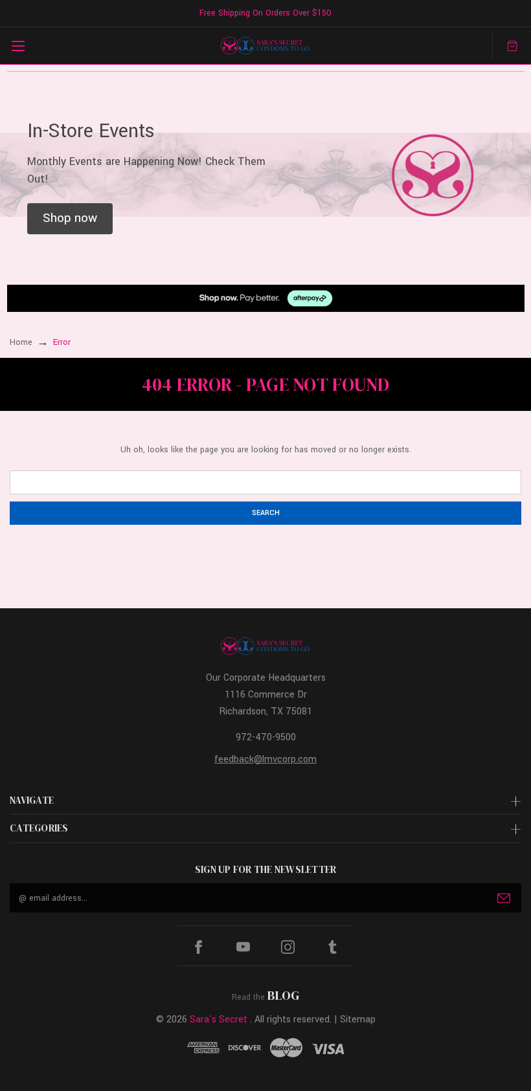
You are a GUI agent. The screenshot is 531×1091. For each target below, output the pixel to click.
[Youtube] (243, 947)
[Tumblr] (332, 947)
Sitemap (358, 1019)
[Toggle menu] (18, 45)
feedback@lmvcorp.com (265, 759)
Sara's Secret (218, 1019)
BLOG (283, 995)
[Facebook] (198, 947)
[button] (70, 218)
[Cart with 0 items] (512, 45)
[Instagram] (288, 947)
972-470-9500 (266, 737)
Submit (504, 898)
